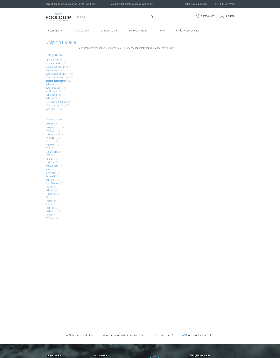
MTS (48, 155)
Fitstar (49, 200)
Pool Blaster (52, 183)
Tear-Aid (50, 207)
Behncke (50, 179)
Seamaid (50, 176)
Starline (49, 124)
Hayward (50, 131)
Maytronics (51, 134)
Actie (162, 30)
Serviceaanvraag (138, 30)
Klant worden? (207, 16)
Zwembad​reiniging (56, 80)
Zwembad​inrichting (55, 105)
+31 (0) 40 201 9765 (224, 4)
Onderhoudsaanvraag (187, 30)
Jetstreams (51, 84)
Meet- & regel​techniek (57, 66)
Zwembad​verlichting (56, 73)
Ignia (48, 169)
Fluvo (48, 197)
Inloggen (230, 16)
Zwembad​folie (53, 87)
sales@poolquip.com (196, 4)
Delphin (49, 190)
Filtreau (49, 159)
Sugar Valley (52, 152)
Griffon (49, 214)
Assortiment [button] (53, 30)
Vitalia (49, 204)
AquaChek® (52, 166)
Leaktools (51, 211)
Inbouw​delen (52, 70)
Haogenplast (52, 127)
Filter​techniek (52, 59)
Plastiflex (50, 193)
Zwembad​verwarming (57, 77)
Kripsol (49, 141)
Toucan (49, 186)
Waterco (50, 145)
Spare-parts (52, 108)
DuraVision (51, 172)
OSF (48, 148)
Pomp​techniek (53, 63)
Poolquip (50, 138)
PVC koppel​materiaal (56, 101)
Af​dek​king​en (52, 91)
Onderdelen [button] (80, 30)
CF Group (50, 218)
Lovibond (50, 162)
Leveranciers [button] (108, 30)
